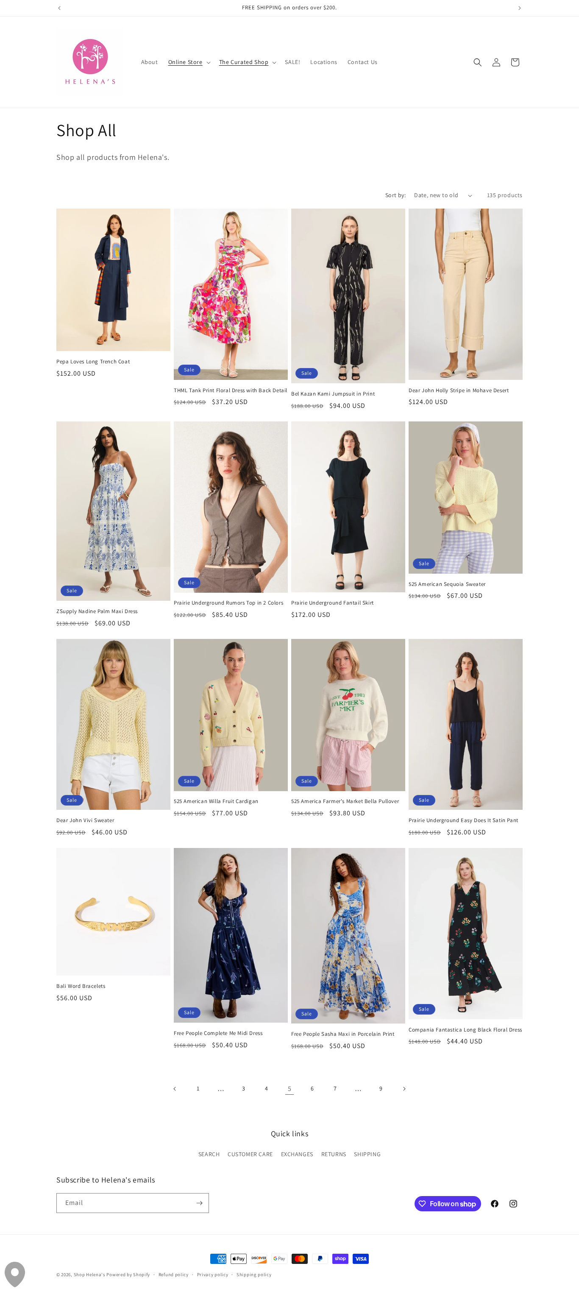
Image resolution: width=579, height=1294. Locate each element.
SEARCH (209, 1154)
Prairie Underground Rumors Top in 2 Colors (228, 603)
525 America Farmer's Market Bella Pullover (345, 801)
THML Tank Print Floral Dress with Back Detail (230, 390)
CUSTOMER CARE (250, 1154)
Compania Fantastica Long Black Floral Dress (465, 1029)
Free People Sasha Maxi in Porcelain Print (343, 1034)
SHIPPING (367, 1154)
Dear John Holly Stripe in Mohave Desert (459, 390)
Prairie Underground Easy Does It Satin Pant (463, 820)
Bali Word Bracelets (80, 986)
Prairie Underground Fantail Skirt (332, 603)
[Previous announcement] (59, 8)
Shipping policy (254, 1274)
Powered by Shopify (128, 1274)
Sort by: (395, 195)
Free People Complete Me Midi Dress (218, 1033)
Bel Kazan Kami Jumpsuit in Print (333, 393)
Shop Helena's (90, 1274)
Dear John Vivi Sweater (85, 820)
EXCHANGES (297, 1154)
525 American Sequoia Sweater (447, 584)
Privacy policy (212, 1274)
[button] (188, 62)
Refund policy (174, 1274)
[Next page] (404, 1088)
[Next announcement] (519, 8)
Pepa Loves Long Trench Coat (93, 361)
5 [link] (290, 1088)
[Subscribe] (199, 1203)
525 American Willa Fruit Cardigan (216, 801)
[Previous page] (175, 1088)
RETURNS (333, 1154)
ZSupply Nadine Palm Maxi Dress (97, 611)
